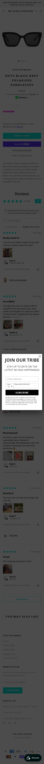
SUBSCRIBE (22, 392)
